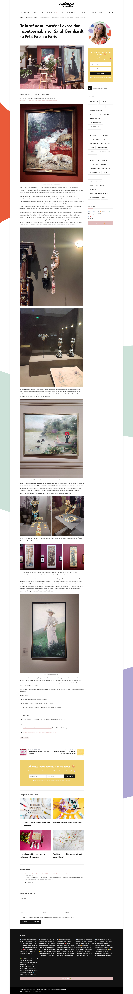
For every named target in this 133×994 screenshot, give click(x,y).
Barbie (101, 106)
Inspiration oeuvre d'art (98, 160)
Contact (102, 12)
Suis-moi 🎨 (101, 223)
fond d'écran (102, 148)
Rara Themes (23, 991)
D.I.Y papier (105, 135)
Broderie (93, 114)
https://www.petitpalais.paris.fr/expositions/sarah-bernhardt (38, 101)
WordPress (37, 991)
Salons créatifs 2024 (97, 185)
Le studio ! (82, 12)
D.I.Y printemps (95, 139)
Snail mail (93, 189)
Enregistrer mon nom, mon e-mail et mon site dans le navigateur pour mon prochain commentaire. (47, 917)
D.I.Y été (105, 139)
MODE (34, 12)
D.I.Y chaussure (95, 131)
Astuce (104, 102)
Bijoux (109, 106)
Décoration (25, 12)
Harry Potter (105, 152)
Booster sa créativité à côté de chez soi (67, 822)
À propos (93, 12)
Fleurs (92, 148)
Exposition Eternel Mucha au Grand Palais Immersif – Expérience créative (46, 874)
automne (93, 106)
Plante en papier (95, 177)
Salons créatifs (95, 181)
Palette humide (95, 173)
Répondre (30, 882)
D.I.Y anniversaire (95, 122)
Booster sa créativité (48, 12)
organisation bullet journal (100, 168)
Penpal (106, 173)
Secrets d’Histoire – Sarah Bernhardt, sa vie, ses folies (39, 732)
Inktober (93, 156)
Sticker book (94, 198)
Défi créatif (94, 143)
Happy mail (93, 152)
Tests (104, 198)
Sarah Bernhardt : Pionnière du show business (37, 728)
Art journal (94, 102)
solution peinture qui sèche (99, 193)
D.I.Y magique (94, 135)
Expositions (24, 737)
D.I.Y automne (94, 127)
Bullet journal (104, 114)
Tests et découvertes (67, 12)
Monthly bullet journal (98, 164)
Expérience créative (34, 989)
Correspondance (95, 118)
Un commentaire (24, 42)
